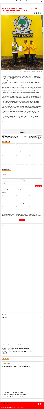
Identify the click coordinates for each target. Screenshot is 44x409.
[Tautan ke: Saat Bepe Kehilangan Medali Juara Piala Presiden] (22, 377)
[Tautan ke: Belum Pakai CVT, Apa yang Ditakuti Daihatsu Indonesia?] (4, 348)
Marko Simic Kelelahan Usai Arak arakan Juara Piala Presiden (15, 394)
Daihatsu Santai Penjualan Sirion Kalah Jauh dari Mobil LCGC (19, 351)
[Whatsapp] (40, 13)
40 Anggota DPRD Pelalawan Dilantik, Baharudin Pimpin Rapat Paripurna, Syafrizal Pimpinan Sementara (33, 137)
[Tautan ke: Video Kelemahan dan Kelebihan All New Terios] (22, 330)
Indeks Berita (23, 407)
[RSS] (24, 132)
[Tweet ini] (36, 13)
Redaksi (18, 407)
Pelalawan (3, 13)
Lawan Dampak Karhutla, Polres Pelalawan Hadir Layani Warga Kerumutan (8, 152)
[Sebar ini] (34, 13)
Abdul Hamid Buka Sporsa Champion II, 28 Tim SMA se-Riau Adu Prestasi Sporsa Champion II (22, 152)
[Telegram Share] (38, 13)
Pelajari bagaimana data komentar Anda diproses (32, 189)
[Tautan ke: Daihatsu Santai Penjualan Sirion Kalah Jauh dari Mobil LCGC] (4, 353)
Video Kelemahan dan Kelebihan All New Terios (12, 344)
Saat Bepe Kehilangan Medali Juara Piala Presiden (13, 390)
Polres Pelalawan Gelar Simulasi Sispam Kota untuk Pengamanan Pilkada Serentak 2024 (10, 136)
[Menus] (2, 1)
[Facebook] (20, 132)
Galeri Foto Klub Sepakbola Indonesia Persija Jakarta (14, 396)
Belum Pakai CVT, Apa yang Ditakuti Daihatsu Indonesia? (19, 348)
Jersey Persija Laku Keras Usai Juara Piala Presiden (14, 392)
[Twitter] (22, 132)
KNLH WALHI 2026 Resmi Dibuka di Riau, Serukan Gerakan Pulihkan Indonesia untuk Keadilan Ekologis (8, 164)
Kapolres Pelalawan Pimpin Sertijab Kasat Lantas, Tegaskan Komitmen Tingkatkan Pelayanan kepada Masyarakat (22, 164)
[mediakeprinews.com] (22, 1)
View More (22, 219)
